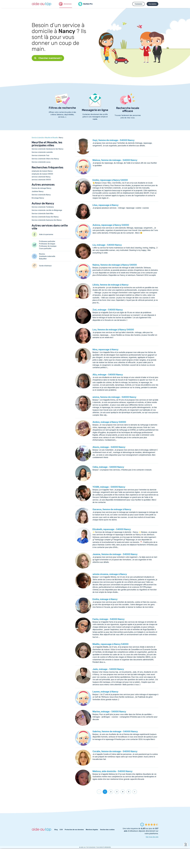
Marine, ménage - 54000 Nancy (109, 711)
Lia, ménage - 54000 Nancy (107, 245)
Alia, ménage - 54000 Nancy (108, 374)
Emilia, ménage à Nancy (105, 599)
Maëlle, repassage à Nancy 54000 (110, 644)
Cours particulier (45, 248)
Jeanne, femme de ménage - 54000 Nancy (115, 554)
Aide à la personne (46, 234)
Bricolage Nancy (38, 198)
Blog (56, 829)
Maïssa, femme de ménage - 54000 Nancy (115, 160)
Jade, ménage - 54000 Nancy (108, 669)
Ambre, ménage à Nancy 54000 (109, 422)
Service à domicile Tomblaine (43, 207)
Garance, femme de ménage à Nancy (112, 509)
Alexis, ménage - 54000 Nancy (109, 447)
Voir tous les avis (152, 837)
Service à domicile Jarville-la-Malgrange (47, 210)
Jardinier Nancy (37, 191)
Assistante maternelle (47, 256)
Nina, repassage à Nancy (105, 349)
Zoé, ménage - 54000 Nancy (108, 309)
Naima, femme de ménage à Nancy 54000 (115, 264)
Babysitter (43, 259)
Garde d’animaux (45, 266)
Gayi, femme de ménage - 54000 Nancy (113, 140)
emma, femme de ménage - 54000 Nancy (114, 397)
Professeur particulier (47, 241)
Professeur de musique (47, 246)
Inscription (152, 4)
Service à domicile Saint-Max (42, 213)
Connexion (138, 4)
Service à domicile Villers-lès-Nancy (45, 159)
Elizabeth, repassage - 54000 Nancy (112, 529)
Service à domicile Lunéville (42, 152)
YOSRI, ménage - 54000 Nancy (109, 487)
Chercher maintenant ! (50, 58)
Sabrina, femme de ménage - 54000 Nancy (115, 731)
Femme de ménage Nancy (41, 188)
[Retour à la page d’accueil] (41, 4)
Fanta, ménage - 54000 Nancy (108, 619)
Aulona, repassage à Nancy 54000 (111, 225)
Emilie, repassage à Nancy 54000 (110, 180)
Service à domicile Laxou (41, 162)
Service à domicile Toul (40, 155)
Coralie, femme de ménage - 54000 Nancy (115, 751)
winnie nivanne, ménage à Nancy (110, 574)
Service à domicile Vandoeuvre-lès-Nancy (47, 149)
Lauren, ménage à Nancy (105, 691)
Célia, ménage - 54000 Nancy (108, 467)
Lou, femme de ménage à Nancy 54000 (113, 329)
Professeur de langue (47, 244)
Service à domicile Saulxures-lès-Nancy (47, 220)
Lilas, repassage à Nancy (105, 205)
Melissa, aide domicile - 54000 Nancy (112, 771)
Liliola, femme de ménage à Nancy (110, 284)
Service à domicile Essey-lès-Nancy (45, 217)
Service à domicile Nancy (41, 195)
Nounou (42, 254)
